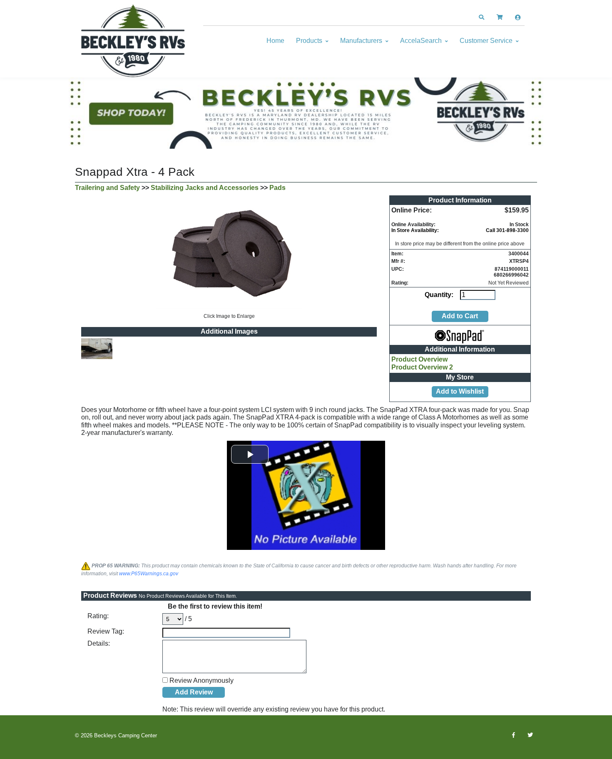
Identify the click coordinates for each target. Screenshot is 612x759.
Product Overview (419, 359)
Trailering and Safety (107, 187)
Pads (277, 187)
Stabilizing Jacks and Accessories (205, 187)
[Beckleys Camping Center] (133, 40)
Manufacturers (361, 40)
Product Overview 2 (422, 367)
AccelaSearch (421, 40)
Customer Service (486, 40)
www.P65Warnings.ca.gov (148, 574)
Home (275, 40)
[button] (481, 17)
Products (309, 40)
